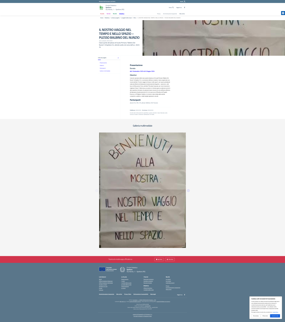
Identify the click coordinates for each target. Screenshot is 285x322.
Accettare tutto (275, 316)
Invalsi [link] (100, 288)
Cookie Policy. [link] (275, 312)
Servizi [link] (108, 14)
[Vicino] (280, 298)
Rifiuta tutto (265, 316)
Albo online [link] (182, 14)
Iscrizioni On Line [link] (103, 286)
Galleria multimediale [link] (105, 71)
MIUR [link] (100, 279)
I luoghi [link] (123, 281)
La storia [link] (123, 288)
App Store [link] (160, 259)
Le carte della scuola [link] (126, 285)
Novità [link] (115, 14)
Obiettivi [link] (102, 65)
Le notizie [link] (168, 279)
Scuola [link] (102, 14)
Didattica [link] (121, 14)
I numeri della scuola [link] (126, 283)
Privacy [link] (159, 14)
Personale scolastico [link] (149, 279)
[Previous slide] (96, 190)
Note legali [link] (153, 294)
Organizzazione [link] (125, 286)
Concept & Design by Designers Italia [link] (142, 316)
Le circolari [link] (168, 281)
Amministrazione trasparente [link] (170, 14)
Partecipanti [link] (103, 68)
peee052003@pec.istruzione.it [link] (163, 301)
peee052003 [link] (148, 306)
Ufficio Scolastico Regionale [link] (106, 281)
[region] (265, 307)
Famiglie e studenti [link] (148, 281)
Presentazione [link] (103, 63)
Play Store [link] (170, 259)
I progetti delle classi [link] (149, 290)
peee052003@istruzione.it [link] (135, 301)
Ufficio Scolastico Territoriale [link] (106, 283)
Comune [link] (101, 290)
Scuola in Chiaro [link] (103, 285)
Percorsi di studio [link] (148, 283)
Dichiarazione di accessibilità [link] (140, 294)
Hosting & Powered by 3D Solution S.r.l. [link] (142, 314)
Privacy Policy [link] (127, 294)
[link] (283, 13)
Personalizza (256, 316)
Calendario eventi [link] (170, 283)
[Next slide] (188, 190)
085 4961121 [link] (123, 301)
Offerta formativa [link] (148, 288)
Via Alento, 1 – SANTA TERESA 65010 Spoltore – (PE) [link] (144, 300)
